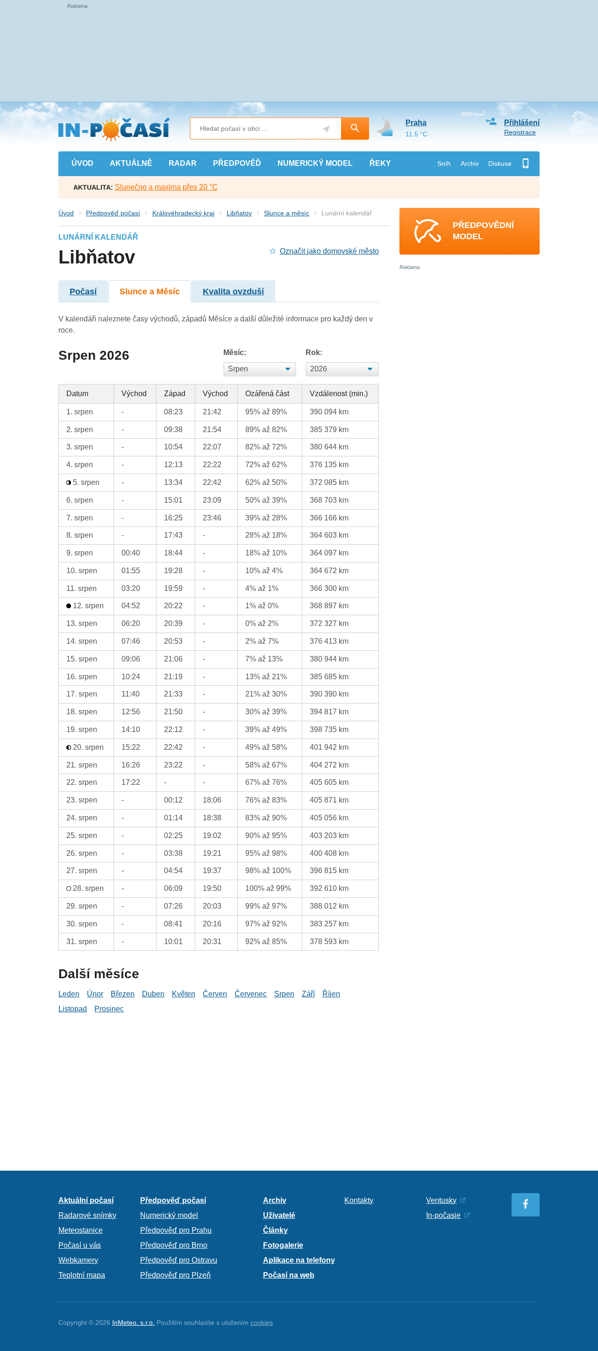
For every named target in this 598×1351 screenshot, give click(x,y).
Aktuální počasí (86, 1200)
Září (308, 994)
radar (183, 163)
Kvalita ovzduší (233, 291)
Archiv (470, 163)
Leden (68, 994)
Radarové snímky (87, 1215)
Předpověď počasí (113, 213)
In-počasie (443, 1215)
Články (275, 1230)
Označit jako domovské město (329, 251)
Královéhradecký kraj (183, 213)
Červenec (251, 994)
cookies (261, 1322)
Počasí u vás (79, 1245)
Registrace (520, 132)
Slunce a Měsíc (150, 291)
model (315, 163)
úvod (82, 163)
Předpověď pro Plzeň (175, 1275)
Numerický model (169, 1215)
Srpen (284, 994)
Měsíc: (234, 352)
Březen (123, 994)
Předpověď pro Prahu (176, 1230)
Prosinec (109, 1009)
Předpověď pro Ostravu (178, 1260)
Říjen (331, 994)
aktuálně (131, 163)
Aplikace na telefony (299, 1260)
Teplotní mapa (81, 1275)
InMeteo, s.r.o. (133, 1322)
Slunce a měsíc (286, 213)
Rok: (314, 352)
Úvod (66, 213)
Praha (416, 123)
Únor (95, 994)
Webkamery (78, 1260)
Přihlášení (522, 123)
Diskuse (500, 163)
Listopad (72, 1009)
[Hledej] (355, 128)
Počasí (83, 291)
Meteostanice (80, 1230)
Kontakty (358, 1200)
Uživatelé (279, 1215)
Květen (183, 994)
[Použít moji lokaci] (326, 129)
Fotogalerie (283, 1245)
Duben (153, 994)
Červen (215, 994)
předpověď (237, 163)
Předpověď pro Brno (173, 1245)
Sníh (444, 163)
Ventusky (441, 1200)
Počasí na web (288, 1275)
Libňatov (239, 213)
